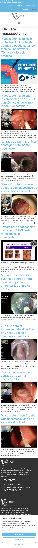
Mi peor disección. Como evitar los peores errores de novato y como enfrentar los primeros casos (17, 282)
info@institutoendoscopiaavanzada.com (10, 2)
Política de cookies (16, 530)
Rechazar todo (19, 544)
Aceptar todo (19, 534)
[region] (19, 531)
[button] (19, 23)
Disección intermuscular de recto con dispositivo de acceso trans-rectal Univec (19, 188)
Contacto (20, 5)
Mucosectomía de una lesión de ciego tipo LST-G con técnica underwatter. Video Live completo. (18, 101)
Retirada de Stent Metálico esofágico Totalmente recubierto (19, 145)
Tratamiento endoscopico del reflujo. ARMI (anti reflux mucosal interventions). (18, 232)
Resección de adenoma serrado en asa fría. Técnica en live (16, 375)
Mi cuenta (25, 9)
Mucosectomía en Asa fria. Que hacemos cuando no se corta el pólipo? (18, 419)
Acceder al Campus (31, 5)
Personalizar (19, 539)
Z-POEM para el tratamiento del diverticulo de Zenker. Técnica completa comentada (18, 331)
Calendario (11, 5)
